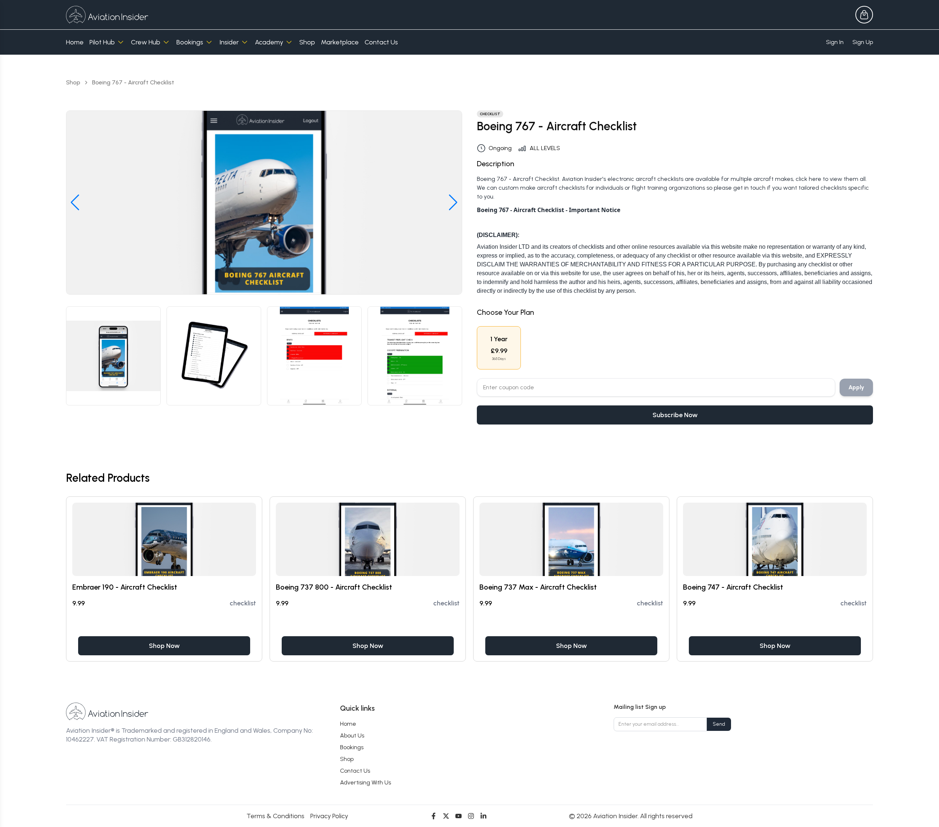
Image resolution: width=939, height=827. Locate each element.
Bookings (189, 42)
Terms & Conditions (275, 816)
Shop (307, 42)
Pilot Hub (102, 42)
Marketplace (340, 42)
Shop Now (164, 646)
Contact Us (381, 42)
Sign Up (862, 42)
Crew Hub (145, 42)
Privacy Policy (329, 816)
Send (719, 724)
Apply (856, 387)
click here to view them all (831, 178)
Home (75, 42)
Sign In (835, 42)
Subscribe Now (675, 415)
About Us (352, 735)
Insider (229, 42)
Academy (269, 42)
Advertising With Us (365, 782)
